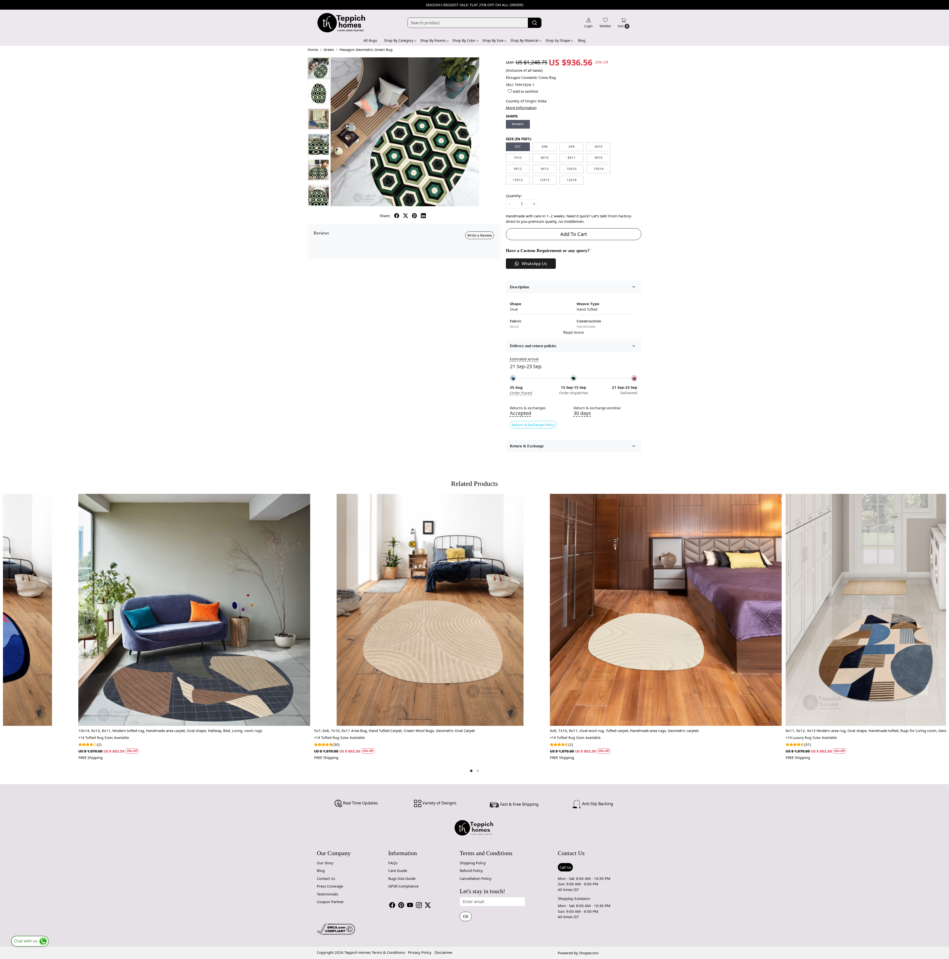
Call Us (565, 867)
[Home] (341, 22)
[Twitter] (428, 905)
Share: (385, 215)
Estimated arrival (524, 358)
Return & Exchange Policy (533, 424)
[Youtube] (410, 905)
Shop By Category (398, 40)
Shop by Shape (557, 40)
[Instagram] (419, 905)
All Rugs (370, 40)
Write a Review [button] (479, 235)
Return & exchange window (597, 408)
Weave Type (588, 303)
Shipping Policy (473, 862)
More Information (521, 107)
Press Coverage (330, 886)
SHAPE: (512, 116)
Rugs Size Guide (401, 878)
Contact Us (326, 878)
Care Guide (397, 870)
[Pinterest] (401, 905)
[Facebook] (392, 905)
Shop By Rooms (433, 40)
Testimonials (327, 893)
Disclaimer (443, 952)
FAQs (392, 862)
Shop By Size (492, 40)
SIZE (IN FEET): (519, 138)
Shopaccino (589, 952)
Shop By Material (524, 40)
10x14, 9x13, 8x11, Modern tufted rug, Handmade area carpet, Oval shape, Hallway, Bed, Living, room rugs (541, 730)
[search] (534, 23)
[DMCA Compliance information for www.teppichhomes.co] (336, 928)
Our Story (325, 862)
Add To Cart (573, 234)
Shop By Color (464, 40)
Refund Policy (471, 870)
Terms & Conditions (388, 952)
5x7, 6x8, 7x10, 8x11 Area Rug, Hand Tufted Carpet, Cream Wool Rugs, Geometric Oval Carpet (765, 730)
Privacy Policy (419, 952)
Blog (581, 40)
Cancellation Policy (476, 878)
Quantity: (514, 195)
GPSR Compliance (403, 886)
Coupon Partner (330, 901)
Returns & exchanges (528, 408)
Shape (515, 303)
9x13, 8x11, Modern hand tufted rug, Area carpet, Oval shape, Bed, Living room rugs (286, 730)
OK (466, 916)
